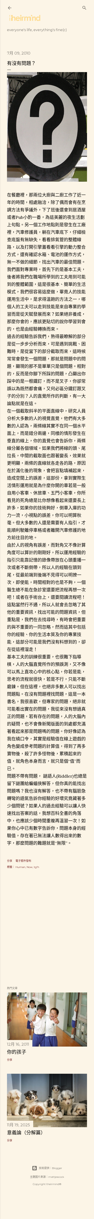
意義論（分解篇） (26, 1132)
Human (20, 867)
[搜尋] (84, 7)
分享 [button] (9, 860)
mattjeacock (56, 1176)
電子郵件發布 (23, 860)
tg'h (36, 867)
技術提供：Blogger (50, 1168)
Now (30, 867)
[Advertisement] (47, 928)
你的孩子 (16, 1052)
